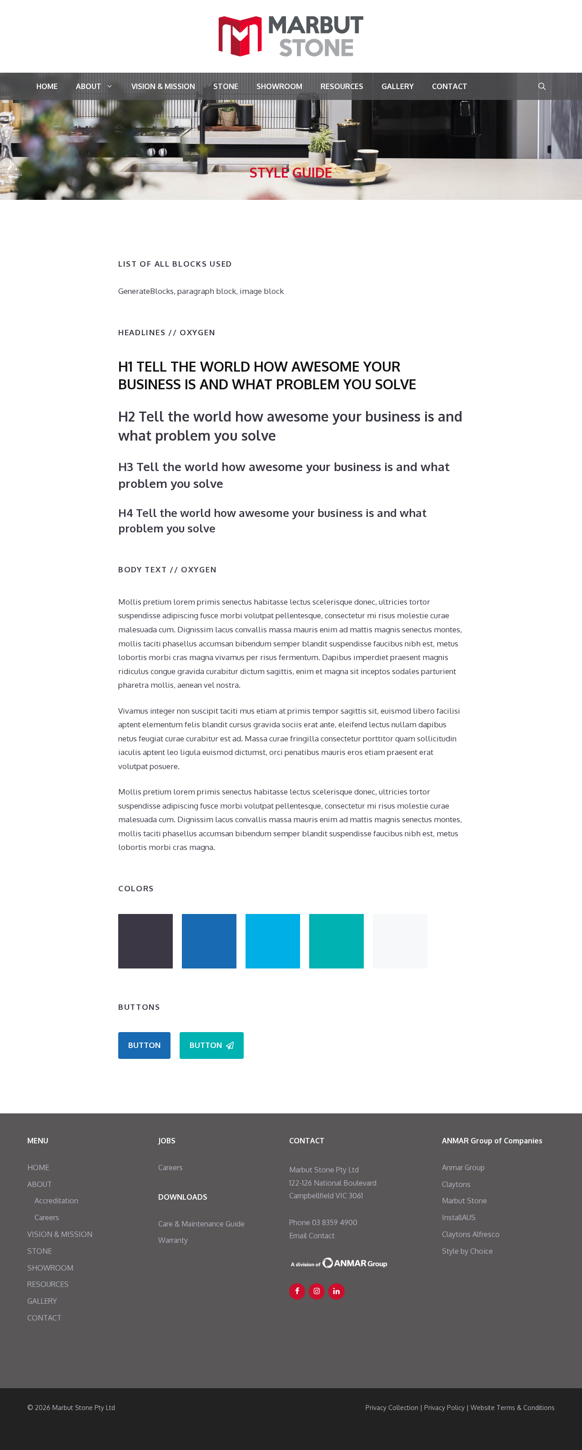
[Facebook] (297, 1291)
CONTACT (449, 86)
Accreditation (56, 1200)
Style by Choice (467, 1251)
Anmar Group (463, 1167)
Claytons (456, 1184)
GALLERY (397, 86)
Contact (322, 1235)
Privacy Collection (392, 1407)
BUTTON (144, 1045)
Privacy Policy (444, 1407)
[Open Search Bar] (542, 86)
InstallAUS (459, 1217)
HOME (47, 86)
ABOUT (88, 86)
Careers (47, 1217)
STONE (225, 86)
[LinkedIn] (336, 1291)
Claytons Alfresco (471, 1234)
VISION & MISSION (163, 86)
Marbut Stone (464, 1200)
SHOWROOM (279, 86)
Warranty (173, 1240)
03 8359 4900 (334, 1222)
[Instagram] (317, 1291)
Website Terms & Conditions (513, 1407)
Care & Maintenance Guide (201, 1223)
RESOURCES (342, 86)
